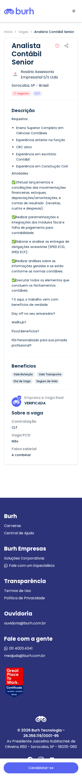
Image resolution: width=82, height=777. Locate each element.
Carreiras (12, 525)
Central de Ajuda (19, 533)
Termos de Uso (17, 590)
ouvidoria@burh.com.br (25, 623)
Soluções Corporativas (24, 558)
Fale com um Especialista (31, 565)
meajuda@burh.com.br (24, 655)
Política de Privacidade (24, 598)
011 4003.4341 (21, 648)
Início (8, 32)
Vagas (23, 32)
